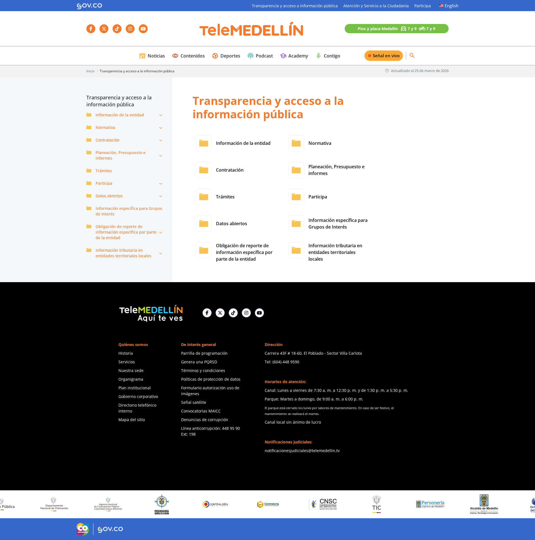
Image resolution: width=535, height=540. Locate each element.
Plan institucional (134, 387)
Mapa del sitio (131, 419)
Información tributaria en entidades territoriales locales (123, 253)
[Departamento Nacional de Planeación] (34, 504)
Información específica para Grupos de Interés (129, 211)
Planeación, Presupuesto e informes (120, 155)
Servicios (126, 361)
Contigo (327, 55)
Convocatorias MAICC (201, 411)
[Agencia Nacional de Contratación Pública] (88, 504)
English (451, 5)
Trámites (104, 170)
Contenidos (188, 55)
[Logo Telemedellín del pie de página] (150, 313)
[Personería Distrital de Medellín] (410, 504)
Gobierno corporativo (138, 396)
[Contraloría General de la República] (196, 504)
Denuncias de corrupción (204, 419)
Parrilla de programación (204, 353)
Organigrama (130, 379)
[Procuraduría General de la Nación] (141, 504)
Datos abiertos (109, 195)
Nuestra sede (131, 370)
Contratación (108, 140)
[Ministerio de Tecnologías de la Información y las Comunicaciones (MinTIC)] (356, 504)
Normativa (105, 127)
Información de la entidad (120, 114)
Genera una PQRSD (199, 361)
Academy (294, 55)
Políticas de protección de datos (210, 379)
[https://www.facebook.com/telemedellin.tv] (207, 312)
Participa (422, 5)
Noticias (152, 55)
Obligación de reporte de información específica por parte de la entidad (126, 232)
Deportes (226, 55)
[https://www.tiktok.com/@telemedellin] (233, 312)
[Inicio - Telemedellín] (251, 29)
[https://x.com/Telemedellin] (220, 312)
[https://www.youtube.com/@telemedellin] (259, 312)
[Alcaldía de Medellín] (464, 504)
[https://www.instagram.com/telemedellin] (246, 312)
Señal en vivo (386, 55)
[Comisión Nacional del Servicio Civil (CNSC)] (303, 504)
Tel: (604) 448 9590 (282, 361)
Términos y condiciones (203, 370)
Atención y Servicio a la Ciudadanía (376, 5)
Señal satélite (193, 402)
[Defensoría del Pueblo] (517, 504)
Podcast (260, 55)
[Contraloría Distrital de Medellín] (249, 504)
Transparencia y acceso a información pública (295, 5)
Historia (125, 353)
